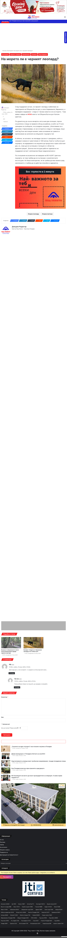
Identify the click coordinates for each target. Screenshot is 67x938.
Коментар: (4, 697)
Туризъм (13, 923)
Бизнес (21, 904)
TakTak (2, 844)
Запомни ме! (6, 724)
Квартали (45, 912)
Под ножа (5, 920)
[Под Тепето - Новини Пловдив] (33, 17)
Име (2, 717)
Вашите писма (52, 904)
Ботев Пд (30, 904)
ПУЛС (34, 918)
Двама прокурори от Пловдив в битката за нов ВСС (28, 754)
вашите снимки (15, 54)
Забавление (14, 909)
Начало (4, 50)
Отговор (11, 673)
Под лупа (43, 918)
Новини (34, 54)
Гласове (38, 906)
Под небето (53, 918)
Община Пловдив (23, 918)
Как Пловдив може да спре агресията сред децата (27, 768)
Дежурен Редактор (19, 227)
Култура (4, 915)
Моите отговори (25, 915)
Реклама (2, 842)
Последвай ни (7, 877)
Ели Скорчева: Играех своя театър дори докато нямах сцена (26, 20)
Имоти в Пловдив (33, 912)
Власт (17, 906)
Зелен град (49, 909)
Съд (57, 920)
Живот (4, 909)
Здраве (38, 909)
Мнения (14, 915)
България (10, 50)
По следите (15, 920)
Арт (14, 904)
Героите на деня (27, 906)
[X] (17, 231)
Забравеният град (27, 909)
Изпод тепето (21, 912)
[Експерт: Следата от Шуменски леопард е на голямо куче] (33, 642)
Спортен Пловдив (46, 920)
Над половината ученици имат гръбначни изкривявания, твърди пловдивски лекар (38, 761)
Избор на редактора (7, 912)
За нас (2, 839)
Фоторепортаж (35, 923)
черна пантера (47, 214)
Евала (57, 906)
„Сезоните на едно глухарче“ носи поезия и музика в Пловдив (31, 746)
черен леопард (34, 214)
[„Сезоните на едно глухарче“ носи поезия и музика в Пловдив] (5, 749)
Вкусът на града (6, 906)
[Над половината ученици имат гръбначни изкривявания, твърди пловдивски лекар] (5, 763)
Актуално (5, 904)
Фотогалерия (23, 923)
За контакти (3, 847)
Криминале (26, 54)
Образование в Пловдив (8, 918)
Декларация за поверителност (9, 855)
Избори (58, 909)
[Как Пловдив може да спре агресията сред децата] (5, 770)
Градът (48, 906)
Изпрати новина (4, 850)
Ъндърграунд (47, 923)
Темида (4, 923)
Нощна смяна (47, 915)
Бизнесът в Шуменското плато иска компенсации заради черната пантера (10, 651)
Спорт (36, 920)
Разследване (43, 54)
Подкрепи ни (4, 852)
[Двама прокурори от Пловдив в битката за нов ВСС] (5, 756)
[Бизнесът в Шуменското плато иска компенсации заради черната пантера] (11, 642)
